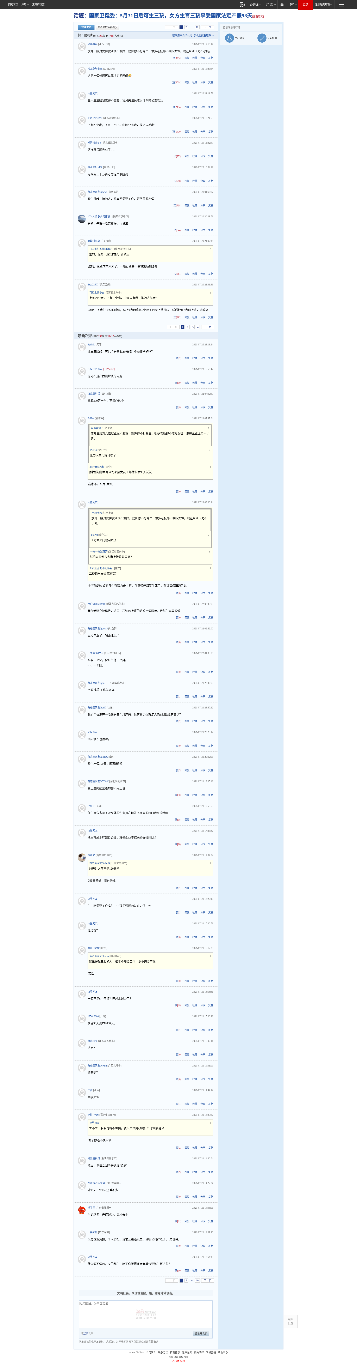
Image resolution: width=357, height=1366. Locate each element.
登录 (305, 4)
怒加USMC (94, 948)
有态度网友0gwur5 (98, 628)
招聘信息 (175, 1352)
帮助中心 (223, 1352)
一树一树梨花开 (99, 551)
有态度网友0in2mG (99, 863)
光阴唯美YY (94, 142)
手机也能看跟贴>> (204, 35)
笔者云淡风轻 (96, 466)
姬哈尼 (91, 855)
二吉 (90, 1090)
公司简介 (151, 1352)
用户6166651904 (96, 604)
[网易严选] (270, 4)
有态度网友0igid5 (97, 707)
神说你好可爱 (95, 167)
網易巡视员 (94, 1158)
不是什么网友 (95, 369)
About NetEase (136, 1352)
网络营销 (211, 1352)
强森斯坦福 (94, 393)
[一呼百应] (109, 369)
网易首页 (13, 4)
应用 (23, 4)
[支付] (282, 4)
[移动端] (242, 4)
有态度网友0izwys (97, 192)
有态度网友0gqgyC (98, 756)
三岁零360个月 (96, 653)
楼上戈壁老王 (95, 68)
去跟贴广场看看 (106, 27)
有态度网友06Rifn (97, 1065)
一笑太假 (93, 1232)
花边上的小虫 (95, 118)
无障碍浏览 (38, 4)
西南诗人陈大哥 (96, 1183)
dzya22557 (93, 284)
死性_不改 (93, 1114)
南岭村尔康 (94, 241)
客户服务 (187, 1352)
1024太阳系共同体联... (100, 216)
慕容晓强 (93, 1041)
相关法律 (199, 1352)
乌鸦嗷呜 (93, 44)
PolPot (91, 418)
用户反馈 (291, 1321)
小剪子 (91, 806)
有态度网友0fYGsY (98, 781)
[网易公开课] (255, 4)
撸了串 (91, 1207)
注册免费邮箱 (322, 4)
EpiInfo (91, 344)
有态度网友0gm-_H (98, 683)
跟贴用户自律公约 (182, 35)
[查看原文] (258, 16)
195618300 (93, 1016)
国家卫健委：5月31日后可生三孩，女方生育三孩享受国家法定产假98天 (170, 15)
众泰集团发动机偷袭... (101, 568)
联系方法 (163, 1352)
